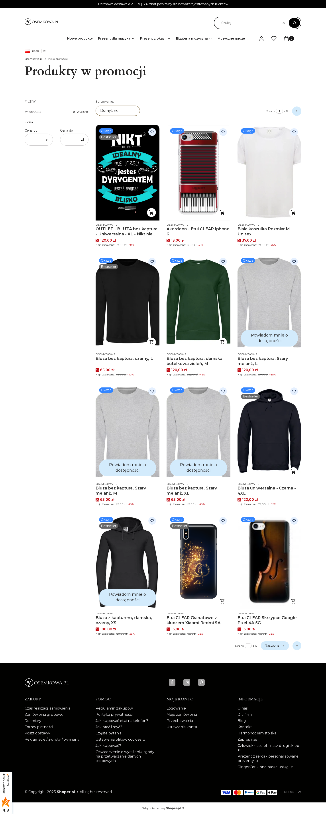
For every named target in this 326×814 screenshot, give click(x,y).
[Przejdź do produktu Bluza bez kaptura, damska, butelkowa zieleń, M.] (198, 302)
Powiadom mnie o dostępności (269, 338)
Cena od (31, 130)
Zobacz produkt (222, 212)
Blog (242, 721)
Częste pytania (109, 733)
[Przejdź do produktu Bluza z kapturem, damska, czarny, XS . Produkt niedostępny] (127, 561)
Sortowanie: (105, 102)
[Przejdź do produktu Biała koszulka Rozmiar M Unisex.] (269, 173)
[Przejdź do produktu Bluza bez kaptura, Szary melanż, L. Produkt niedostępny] (269, 302)
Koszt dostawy (37, 733)
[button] (294, 23)
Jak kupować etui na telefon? (122, 721)
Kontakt (245, 727)
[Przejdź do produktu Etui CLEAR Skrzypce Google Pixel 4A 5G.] (269, 561)
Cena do (66, 130)
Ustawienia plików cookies (119, 739)
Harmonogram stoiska (257, 733)
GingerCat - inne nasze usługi (264, 767)
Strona (270, 111)
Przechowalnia (180, 721)
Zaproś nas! (247, 739)
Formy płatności (39, 727)
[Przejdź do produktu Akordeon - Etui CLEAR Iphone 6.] (198, 173)
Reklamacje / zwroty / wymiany (52, 739)
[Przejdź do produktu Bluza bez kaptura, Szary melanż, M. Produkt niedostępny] (127, 432)
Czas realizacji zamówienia (47, 708)
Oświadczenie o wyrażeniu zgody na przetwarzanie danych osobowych (125, 756)
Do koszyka (151, 212)
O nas (242, 708)
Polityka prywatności (114, 714)
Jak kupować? (108, 746)
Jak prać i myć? (109, 727)
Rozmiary (33, 721)
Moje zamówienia (182, 714)
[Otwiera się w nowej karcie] (172, 682)
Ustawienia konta (182, 727)
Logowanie (176, 708)
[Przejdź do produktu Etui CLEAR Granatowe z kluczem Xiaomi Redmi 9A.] (198, 561)
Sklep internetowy (161, 808)
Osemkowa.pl (34, 58)
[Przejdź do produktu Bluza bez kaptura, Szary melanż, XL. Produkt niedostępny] (198, 432)
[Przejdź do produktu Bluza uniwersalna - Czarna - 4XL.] (269, 432)
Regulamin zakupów (114, 708)
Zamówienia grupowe (44, 714)
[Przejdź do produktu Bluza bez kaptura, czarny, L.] (127, 302)
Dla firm (245, 714)
